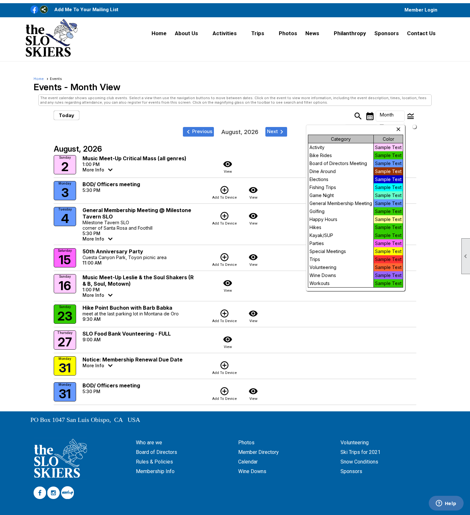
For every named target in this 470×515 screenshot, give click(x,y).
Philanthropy (350, 33)
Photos (288, 33)
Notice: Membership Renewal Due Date (132, 359)
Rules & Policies (154, 462)
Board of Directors (156, 452)
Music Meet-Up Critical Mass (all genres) (134, 158)
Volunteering (355, 443)
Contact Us (421, 33)
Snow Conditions (359, 462)
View (227, 166)
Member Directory (258, 452)
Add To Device (224, 192)
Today (66, 115)
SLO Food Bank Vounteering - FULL (126, 333)
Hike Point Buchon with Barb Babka (127, 308)
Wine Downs (252, 471)
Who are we (149, 443)
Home (159, 33)
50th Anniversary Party (112, 251)
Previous (198, 132)
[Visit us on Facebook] (34, 9)
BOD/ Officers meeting (111, 184)
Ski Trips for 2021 (360, 452)
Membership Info (155, 471)
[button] (189, 33)
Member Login (420, 10)
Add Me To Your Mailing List (86, 9)
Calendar (248, 462)
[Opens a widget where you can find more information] (446, 504)
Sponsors (386, 33)
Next (276, 132)
